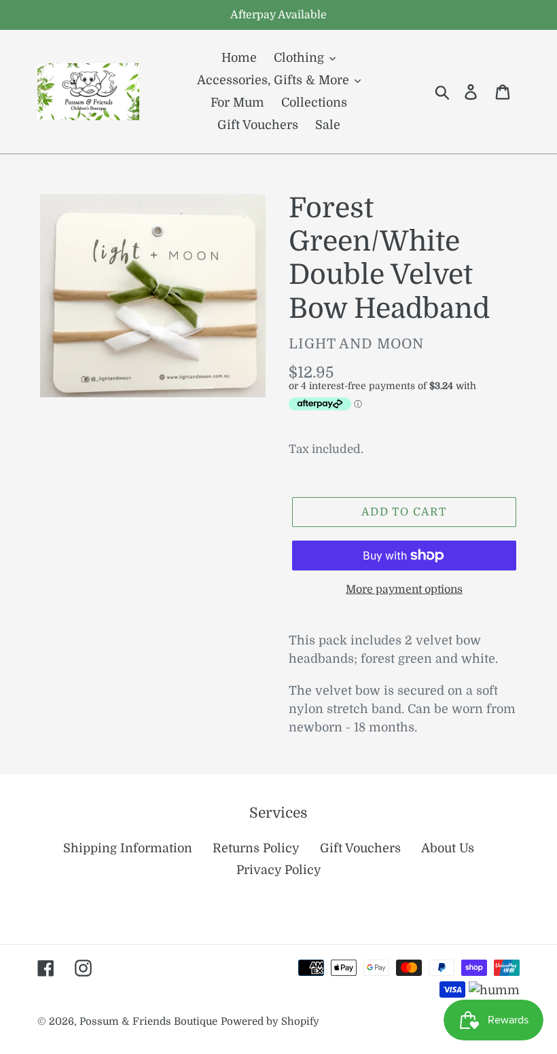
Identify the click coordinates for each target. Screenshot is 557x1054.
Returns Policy (256, 848)
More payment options (404, 589)
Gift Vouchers (360, 848)
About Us (447, 848)
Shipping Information (127, 848)
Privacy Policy (278, 870)
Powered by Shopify (270, 1022)
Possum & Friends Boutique (148, 1022)
